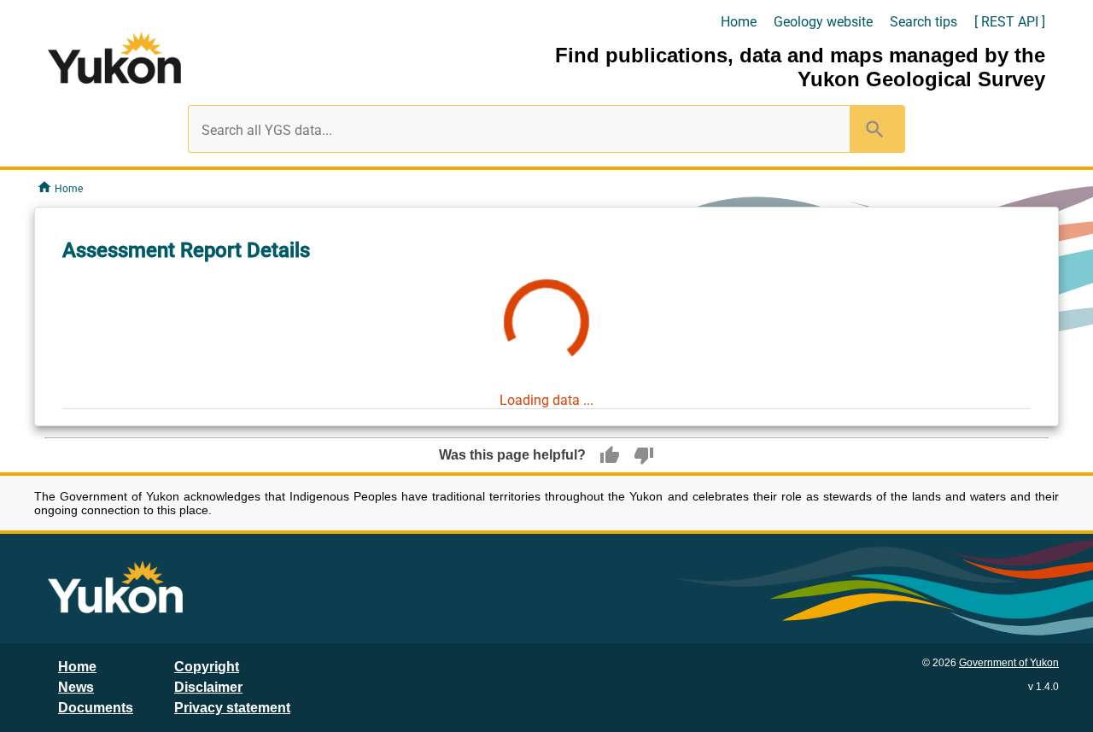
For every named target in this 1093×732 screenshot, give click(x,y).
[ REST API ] (1009, 22)
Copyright (206, 666)
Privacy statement (232, 707)
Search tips (923, 22)
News (76, 687)
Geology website (823, 22)
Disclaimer (208, 687)
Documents (95, 707)
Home (739, 22)
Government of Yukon (1009, 663)
